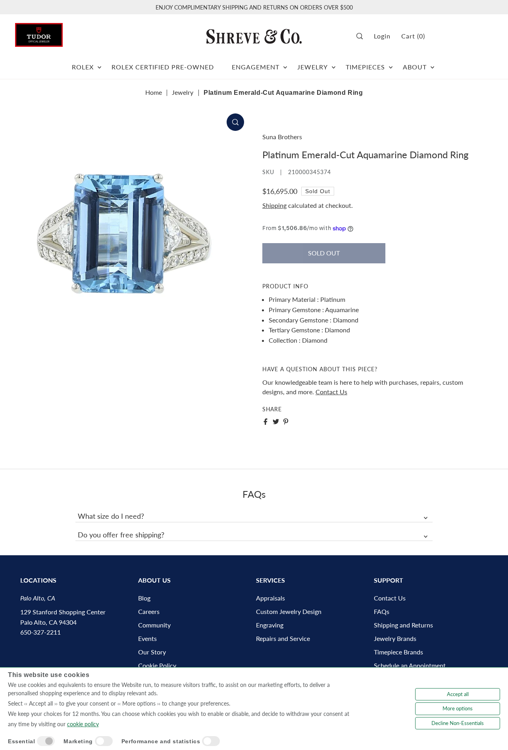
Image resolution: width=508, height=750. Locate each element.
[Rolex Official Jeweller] (463, 36)
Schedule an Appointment (410, 665)
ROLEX (83, 67)
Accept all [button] (458, 694)
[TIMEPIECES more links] (391, 64)
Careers (149, 611)
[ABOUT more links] (432, 64)
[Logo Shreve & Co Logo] (254, 36)
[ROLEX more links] (99, 64)
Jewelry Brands (395, 638)
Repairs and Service (283, 638)
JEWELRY (312, 67)
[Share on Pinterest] (286, 421)
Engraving (269, 625)
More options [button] (458, 708)
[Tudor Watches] (39, 32)
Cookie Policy (157, 665)
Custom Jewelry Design (288, 611)
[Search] (362, 36)
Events (147, 638)
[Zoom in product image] (235, 122)
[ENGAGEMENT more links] (285, 64)
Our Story (152, 652)
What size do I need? (111, 516)
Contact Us (331, 391)
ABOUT (415, 67)
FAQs (381, 611)
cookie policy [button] (83, 724)
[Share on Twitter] (276, 421)
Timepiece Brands (398, 652)
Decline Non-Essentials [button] (457, 723)
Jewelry (182, 92)
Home (153, 92)
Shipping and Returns (403, 625)
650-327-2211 (40, 632)
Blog (144, 598)
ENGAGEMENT (255, 67)
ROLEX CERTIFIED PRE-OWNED (163, 67)
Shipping (274, 205)
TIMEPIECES (365, 67)
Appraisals (270, 598)
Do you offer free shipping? (121, 534)
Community (154, 625)
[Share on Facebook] (265, 421)
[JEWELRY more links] (334, 64)
